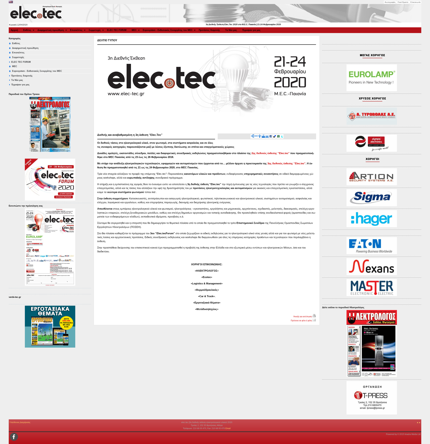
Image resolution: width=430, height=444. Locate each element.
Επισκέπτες (76, 30)
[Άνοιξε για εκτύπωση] (263, 137)
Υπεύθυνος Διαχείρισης (19, 422)
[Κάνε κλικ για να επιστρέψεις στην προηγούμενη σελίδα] (252, 137)
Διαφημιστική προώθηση (50, 30)
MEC (134, 30)
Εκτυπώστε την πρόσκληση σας (26, 206)
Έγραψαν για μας (251, 30)
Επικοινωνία (415, 2)
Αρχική (14, 30)
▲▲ (419, 422)
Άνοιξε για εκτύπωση (302, 316)
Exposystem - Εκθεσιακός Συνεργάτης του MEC (167, 30)
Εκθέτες (27, 30)
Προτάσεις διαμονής (209, 30)
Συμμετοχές (95, 30)
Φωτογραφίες (390, 2)
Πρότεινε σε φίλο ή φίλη (301, 320)
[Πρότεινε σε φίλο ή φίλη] (267, 137)
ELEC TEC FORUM (116, 30)
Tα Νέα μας (231, 30)
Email (228, 428)
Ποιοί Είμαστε (403, 2)
